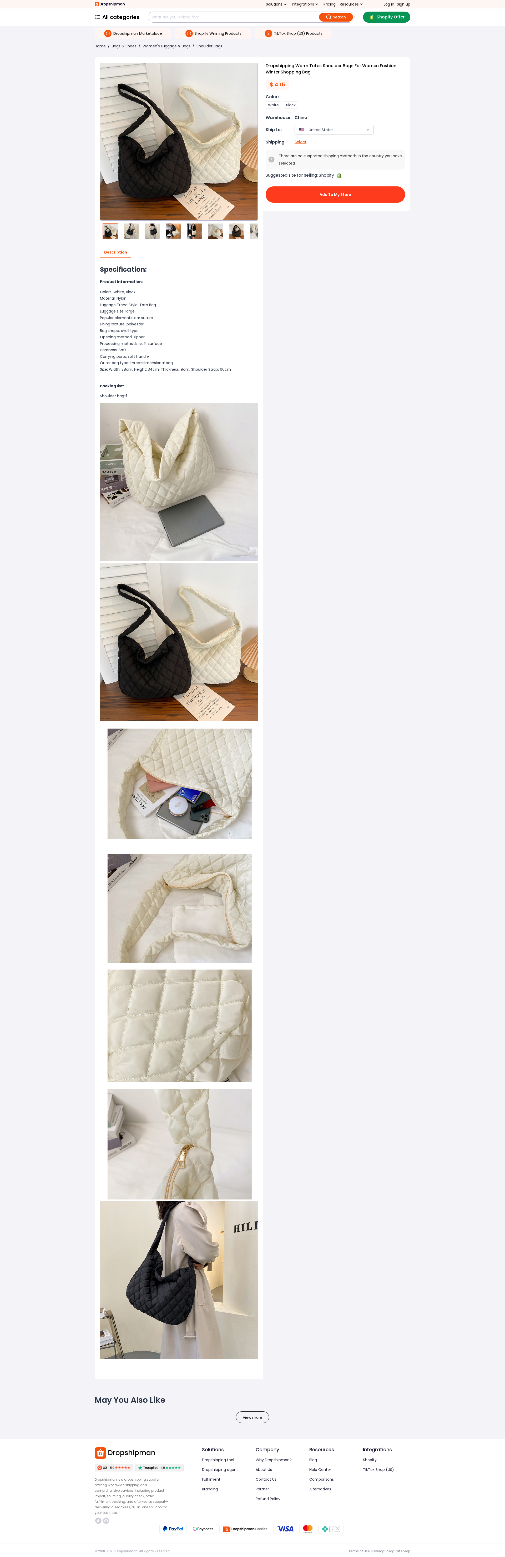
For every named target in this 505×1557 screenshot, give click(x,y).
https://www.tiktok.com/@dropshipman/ (99, 1521)
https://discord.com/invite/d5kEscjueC (106, 1521)
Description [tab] (115, 252)
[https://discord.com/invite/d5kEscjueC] (106, 1521)
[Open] (368, 130)
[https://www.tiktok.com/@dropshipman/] (98, 1521)
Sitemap (403, 1551)
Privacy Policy (383, 1551)
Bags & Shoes (124, 46)
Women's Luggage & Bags (166, 46)
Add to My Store (335, 194)
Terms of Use (359, 1551)
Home (100, 46)
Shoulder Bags (209, 46)
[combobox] (326, 130)
